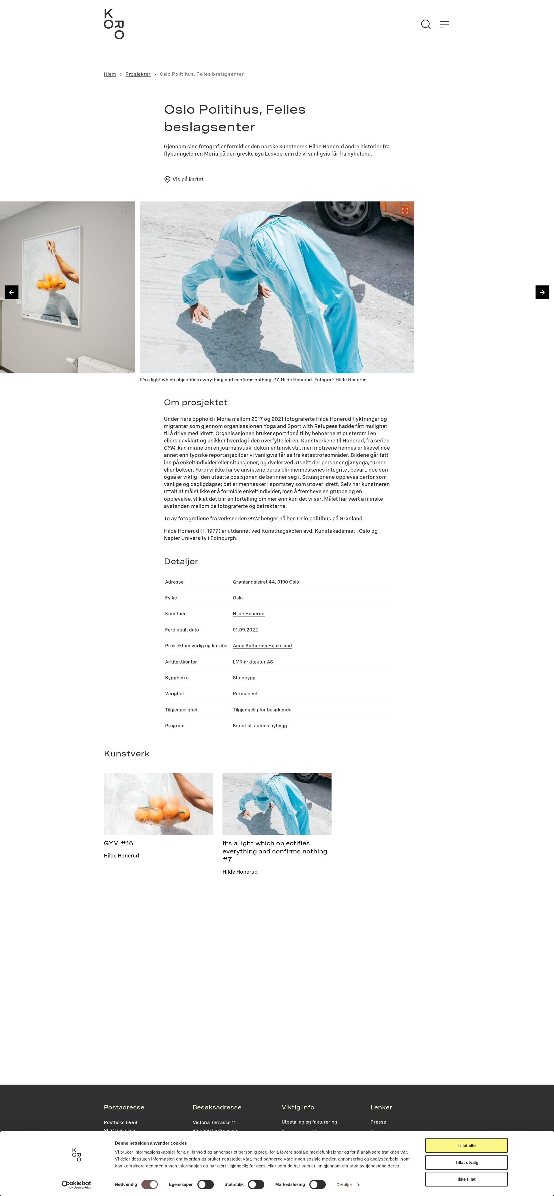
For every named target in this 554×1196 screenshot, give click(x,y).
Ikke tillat (467, 1179)
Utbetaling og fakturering (309, 1122)
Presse (378, 1122)
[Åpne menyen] (444, 24)
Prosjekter (138, 74)
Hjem (110, 74)
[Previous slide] (11, 292)
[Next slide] (542, 292)
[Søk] (426, 24)
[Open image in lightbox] (125, 210)
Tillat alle (467, 1145)
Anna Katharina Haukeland (262, 646)
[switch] (205, 1184)
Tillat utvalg (466, 1162)
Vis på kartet (188, 179)
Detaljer (344, 1184)
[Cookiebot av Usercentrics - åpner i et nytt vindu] (76, 1184)
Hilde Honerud (249, 613)
